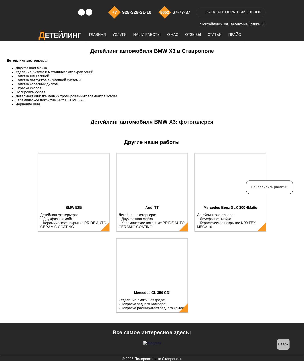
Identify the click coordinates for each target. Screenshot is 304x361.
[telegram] (152, 343)
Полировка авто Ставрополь (158, 359)
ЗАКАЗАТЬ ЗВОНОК (233, 12)
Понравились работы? (269, 187)
